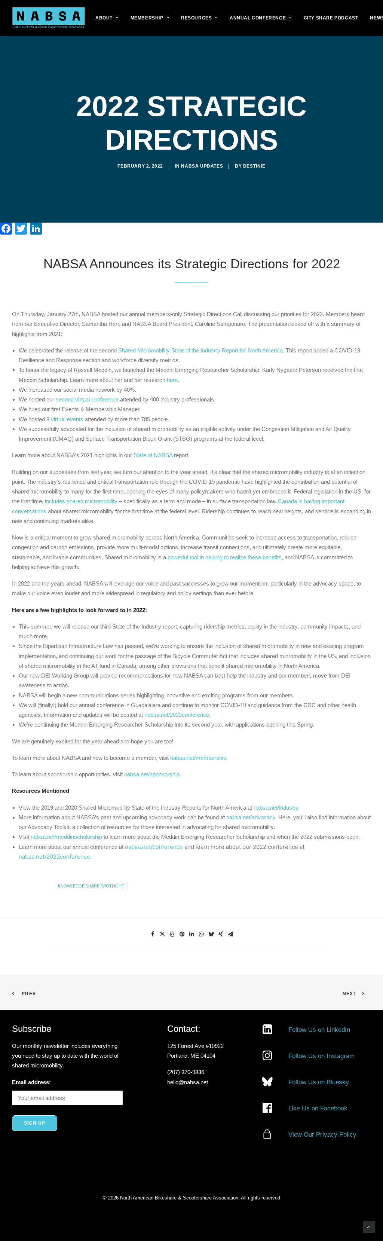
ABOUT (104, 18)
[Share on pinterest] (181, 934)
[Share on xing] (220, 934)
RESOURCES (196, 18)
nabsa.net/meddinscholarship (66, 837)
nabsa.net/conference (154, 846)
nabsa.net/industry (276, 807)
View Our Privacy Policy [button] (322, 1134)
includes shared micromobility (81, 501)
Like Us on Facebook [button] (317, 1108)
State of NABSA (152, 455)
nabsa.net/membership (198, 758)
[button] (267, 1032)
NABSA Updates (202, 166)
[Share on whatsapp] (201, 934)
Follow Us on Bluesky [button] (318, 1082)
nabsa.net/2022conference (176, 715)
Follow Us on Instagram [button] (321, 1056)
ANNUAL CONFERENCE (258, 18)
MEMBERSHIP (147, 18)
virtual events (66, 419)
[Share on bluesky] (210, 934)
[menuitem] (106, 18)
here (171, 380)
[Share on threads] (172, 934)
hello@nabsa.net (187, 1082)
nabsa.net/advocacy (250, 817)
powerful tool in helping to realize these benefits (225, 557)
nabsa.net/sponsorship (152, 774)
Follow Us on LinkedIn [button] (319, 1029)
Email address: (31, 1082)
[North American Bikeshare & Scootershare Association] (48, 18)
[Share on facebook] (152, 934)
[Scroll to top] (369, 1226)
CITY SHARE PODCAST (331, 18)
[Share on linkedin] (191, 934)
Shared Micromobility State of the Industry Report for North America (200, 350)
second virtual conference (86, 399)
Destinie (254, 166)
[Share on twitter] (162, 934)
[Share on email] (230, 934)
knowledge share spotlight (91, 886)
